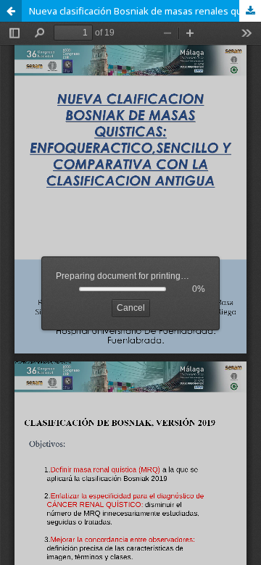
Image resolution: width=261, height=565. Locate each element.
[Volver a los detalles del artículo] (11, 11)
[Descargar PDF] (250, 11)
